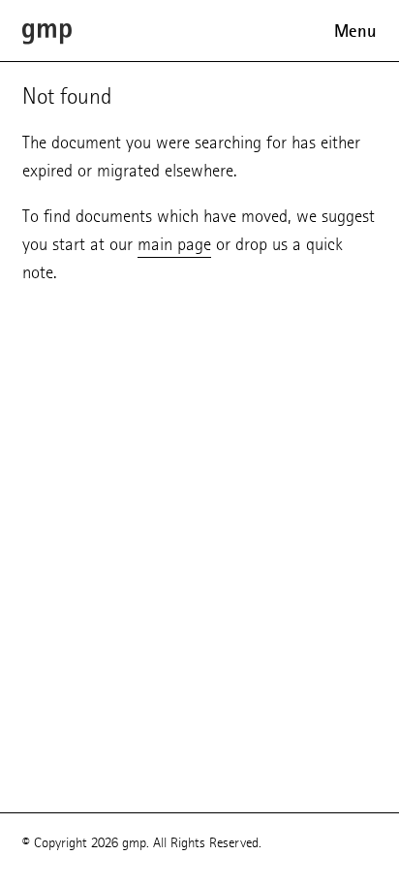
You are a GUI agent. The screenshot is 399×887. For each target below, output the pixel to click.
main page (174, 244)
